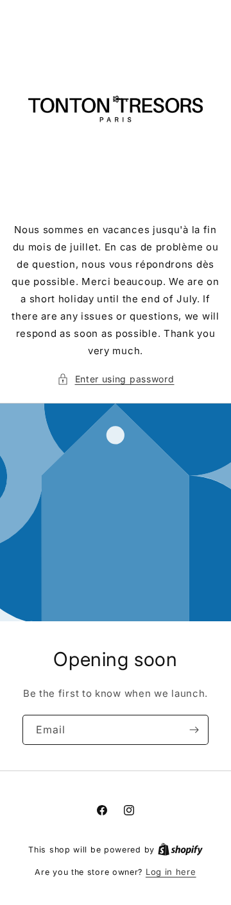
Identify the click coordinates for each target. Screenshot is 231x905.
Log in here (171, 872)
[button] (116, 379)
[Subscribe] (194, 730)
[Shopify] (180, 849)
